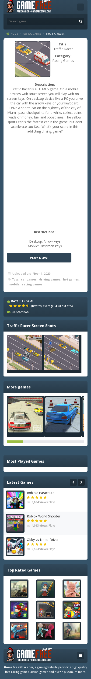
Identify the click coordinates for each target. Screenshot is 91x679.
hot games (71, 279)
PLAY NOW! (39, 257)
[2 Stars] (16, 305)
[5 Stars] (28, 305)
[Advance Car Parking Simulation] (62, 415)
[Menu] (80, 7)
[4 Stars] (24, 305)
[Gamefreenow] (28, 7)
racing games (32, 284)
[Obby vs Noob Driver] (15, 546)
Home (14, 33)
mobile (14, 284)
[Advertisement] (45, 184)
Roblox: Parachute (40, 493)
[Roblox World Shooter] (15, 523)
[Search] (80, 21)
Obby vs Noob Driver (43, 539)
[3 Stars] (20, 305)
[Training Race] (25, 415)
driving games (49, 279)
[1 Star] (11, 305)
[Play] (19, 588)
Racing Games (32, 33)
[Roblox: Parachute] (15, 500)
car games (29, 279)
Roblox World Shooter (43, 516)
